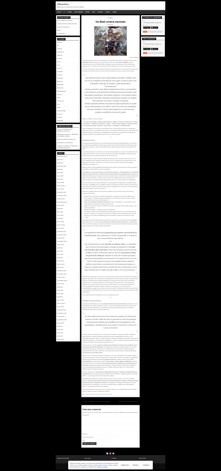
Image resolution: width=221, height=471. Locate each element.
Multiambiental (61, 91)
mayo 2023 (60, 176)
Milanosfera (63, 4)
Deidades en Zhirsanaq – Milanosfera (67, 146)
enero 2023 (60, 189)
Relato (59, 107)
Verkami (114, 12)
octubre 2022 (61, 198)
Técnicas (59, 117)
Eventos (59, 58)
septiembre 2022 (62, 202)
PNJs (58, 97)
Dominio (59, 48)
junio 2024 (60, 163)
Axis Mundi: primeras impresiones (111, 21)
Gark (58, 65)
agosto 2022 (60, 205)
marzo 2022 (60, 221)
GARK (58, 30)
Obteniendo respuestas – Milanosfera (67, 134)
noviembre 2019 (61, 313)
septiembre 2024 (62, 156)
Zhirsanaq (60, 120)
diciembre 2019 (61, 310)
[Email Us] (113, 453)
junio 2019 (60, 329)
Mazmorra (60, 78)
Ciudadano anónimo (64, 136)
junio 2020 (60, 290)
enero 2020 (60, 306)
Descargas (100, 12)
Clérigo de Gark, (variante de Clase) (67, 23)
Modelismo (60, 84)
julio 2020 (60, 287)
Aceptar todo (125, 465)
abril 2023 (60, 179)
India (58, 139)
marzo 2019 (60, 339)
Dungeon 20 (60, 52)
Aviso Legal (87, 458)
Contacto (114, 458)
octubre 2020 (61, 277)
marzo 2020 (60, 300)
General (59, 68)
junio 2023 (60, 172)
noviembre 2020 (62, 274)
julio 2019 (60, 326)
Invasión (88, 12)
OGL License (142, 458)
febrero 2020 (61, 303)
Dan (58, 129)
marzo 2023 (60, 182)
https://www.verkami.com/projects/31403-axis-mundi (97, 394)
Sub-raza (59, 114)
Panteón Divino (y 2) (64, 147)
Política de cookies (102, 467)
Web (83, 440)
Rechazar (135, 465)
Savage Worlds (61, 110)
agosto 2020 (60, 283)
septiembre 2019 (62, 319)
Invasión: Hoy (61, 33)
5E (64, 12)
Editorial (69, 12)
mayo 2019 (60, 332)
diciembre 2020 (61, 270)
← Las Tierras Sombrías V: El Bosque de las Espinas (95, 401)
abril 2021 (60, 257)
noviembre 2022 (61, 195)
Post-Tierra (60, 101)
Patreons (107, 12)
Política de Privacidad (63, 458)
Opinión (111, 18)
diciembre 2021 (61, 231)
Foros (93, 12)
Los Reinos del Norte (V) (68, 139)
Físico (59, 61)
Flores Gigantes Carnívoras (64, 20)
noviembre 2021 (61, 234)
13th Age (59, 12)
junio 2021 (60, 251)
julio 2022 (60, 208)
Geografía (60, 71)
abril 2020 (60, 297)
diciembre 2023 (61, 166)
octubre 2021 (61, 238)
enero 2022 (60, 228)
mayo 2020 (60, 293)
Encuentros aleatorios (63, 27)
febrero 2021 (61, 264)
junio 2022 (60, 212)
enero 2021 (60, 267)
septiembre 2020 (62, 280)
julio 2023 (60, 169)
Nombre (85, 434)
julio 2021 (60, 248)
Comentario (86, 415)
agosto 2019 (60, 323)
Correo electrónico (88, 437)
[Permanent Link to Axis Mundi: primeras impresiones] (110, 41)
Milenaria (60, 81)
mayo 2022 (60, 215)
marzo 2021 (60, 261)
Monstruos (60, 88)
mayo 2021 (60, 254)
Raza (58, 104)
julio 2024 (60, 159)
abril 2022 (60, 218)
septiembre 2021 (62, 241)
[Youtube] (110, 453)
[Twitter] (107, 453)
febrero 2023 (61, 185)
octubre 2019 (61, 316)
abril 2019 (60, 336)
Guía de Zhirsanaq (78, 12)
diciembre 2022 (61, 192)
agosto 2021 (60, 244)
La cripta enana (68, 142)
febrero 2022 (61, 225)
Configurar (146, 465)
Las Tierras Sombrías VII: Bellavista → (129, 401)
